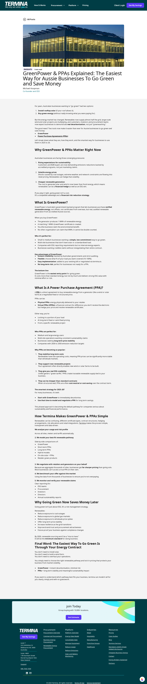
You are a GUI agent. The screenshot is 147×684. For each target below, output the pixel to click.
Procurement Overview (51, 633)
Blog (110, 640)
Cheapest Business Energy (118, 653)
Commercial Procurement (52, 636)
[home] (16, 5)
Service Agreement (94, 683)
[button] (57, 5)
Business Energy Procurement (49, 641)
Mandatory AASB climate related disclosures (117, 648)
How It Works (40, 5)
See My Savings (135, 5)
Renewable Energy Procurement (50, 647)
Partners (112, 663)
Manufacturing (92, 640)
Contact (111, 656)
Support (23, 664)
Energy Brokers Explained (118, 660)
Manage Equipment (72, 643)
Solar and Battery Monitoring (71, 655)
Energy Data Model (72, 636)
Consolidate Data (71, 640)
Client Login (119, 5)
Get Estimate (73, 617)
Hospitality (91, 636)
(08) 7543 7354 (26, 669)
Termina (82, 423)
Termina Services (115, 643)
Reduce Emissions (71, 650)
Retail (89, 633)
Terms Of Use (79, 683)
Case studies (113, 636)
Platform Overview (71, 633)
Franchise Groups (93, 643)
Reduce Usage (70, 647)
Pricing (85, 5)
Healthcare (91, 647)
